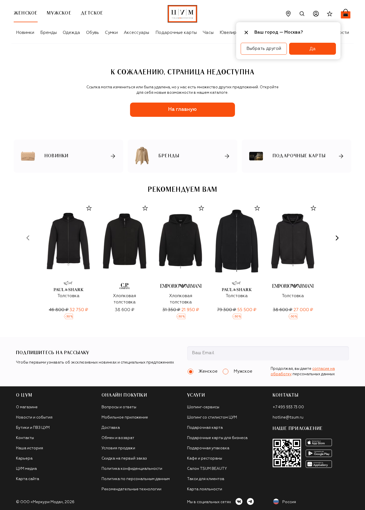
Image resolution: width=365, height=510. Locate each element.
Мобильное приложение (125, 417)
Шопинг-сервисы (203, 407)
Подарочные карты (176, 32)
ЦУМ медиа (26, 469)
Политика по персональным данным (136, 479)
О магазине (27, 407)
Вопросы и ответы (119, 407)
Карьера (24, 458)
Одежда (71, 32)
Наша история (29, 448)
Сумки (111, 32)
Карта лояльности (204, 489)
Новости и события (34, 417)
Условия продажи (118, 448)
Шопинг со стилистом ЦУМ (212, 417)
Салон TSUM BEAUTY (207, 469)
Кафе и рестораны (204, 458)
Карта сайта (27, 479)
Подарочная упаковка (208, 448)
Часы (208, 32)
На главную (182, 109)
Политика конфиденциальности (132, 469)
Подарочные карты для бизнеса (217, 438)
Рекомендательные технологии (131, 489)
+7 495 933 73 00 (288, 407)
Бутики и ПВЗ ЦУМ (33, 428)
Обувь (92, 32)
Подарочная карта (205, 428)
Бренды (48, 32)
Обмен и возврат (118, 438)
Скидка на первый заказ (124, 458)
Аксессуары (136, 32)
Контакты (25, 438)
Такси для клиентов (205, 479)
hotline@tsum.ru (288, 417)
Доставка (111, 428)
